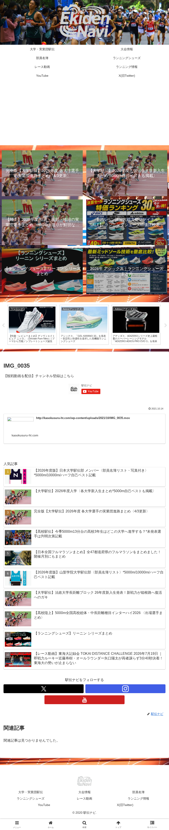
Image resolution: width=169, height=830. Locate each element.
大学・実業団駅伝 (30, 792)
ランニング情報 (138, 798)
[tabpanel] (32, 325)
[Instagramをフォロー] (125, 688)
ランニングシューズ (30, 798)
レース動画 (84, 798)
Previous (3, 325)
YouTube (44, 805)
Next (165, 325)
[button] (156, 637)
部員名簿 (138, 792)
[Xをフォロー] (44, 688)
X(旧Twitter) (125, 805)
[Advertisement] (84, 114)
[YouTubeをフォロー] (84, 699)
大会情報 (84, 792)
